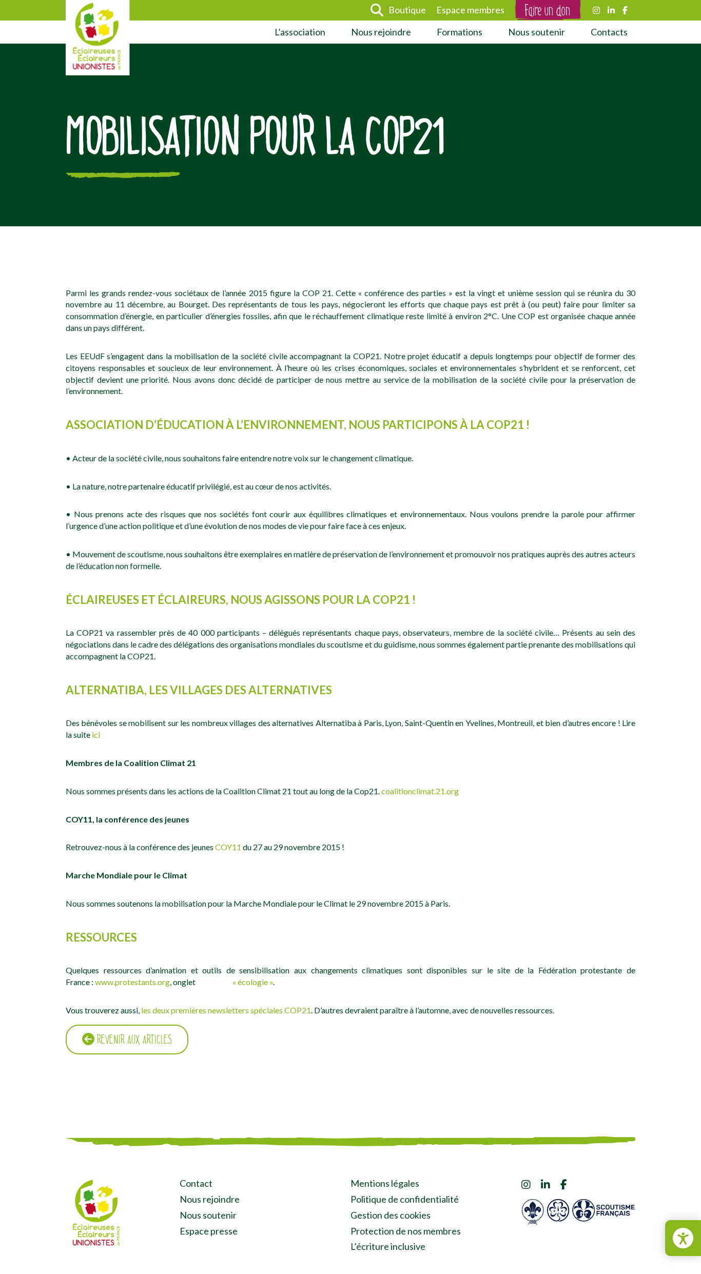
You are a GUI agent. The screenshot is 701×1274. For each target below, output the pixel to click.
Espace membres (470, 9)
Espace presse (209, 1231)
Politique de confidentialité (404, 1199)
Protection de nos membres (405, 1231)
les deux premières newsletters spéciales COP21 (226, 1010)
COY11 (228, 847)
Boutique (407, 9)
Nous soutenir (536, 31)
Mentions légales (384, 1183)
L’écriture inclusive (387, 1246)
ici (96, 734)
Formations (459, 31)
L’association (300, 31)
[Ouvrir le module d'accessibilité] (683, 1238)
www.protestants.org (132, 982)
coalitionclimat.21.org (420, 791)
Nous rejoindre (381, 31)
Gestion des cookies (390, 1215)
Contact (196, 1183)
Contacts (609, 31)
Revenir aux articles (133, 1039)
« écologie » (252, 982)
